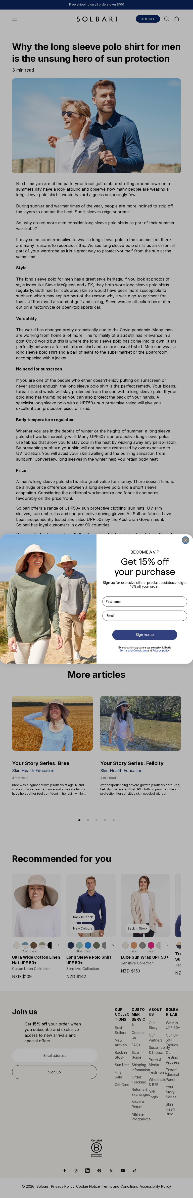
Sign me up (145, 635)
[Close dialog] (185, 540)
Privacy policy (161, 650)
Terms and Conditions (133, 650)
